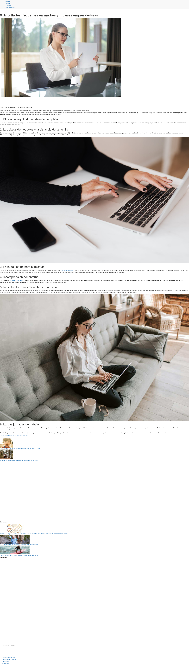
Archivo (8, 1)
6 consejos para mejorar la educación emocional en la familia (19, 460)
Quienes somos (10, 7)
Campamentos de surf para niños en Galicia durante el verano (19, 555)
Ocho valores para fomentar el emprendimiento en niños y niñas (20, 449)
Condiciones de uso (8, 657)
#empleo (13, 436)
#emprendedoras (22, 436)
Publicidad (5, 661)
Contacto (8, 5)
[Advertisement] (48, 101)
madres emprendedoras (16, 280)
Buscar (8, 3)
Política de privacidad (9, 659)
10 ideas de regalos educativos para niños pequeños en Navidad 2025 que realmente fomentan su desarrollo (34, 534)
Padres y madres (5, 436)
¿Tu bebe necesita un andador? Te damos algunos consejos (19, 545)
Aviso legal (5, 663)
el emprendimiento (67, 270)
